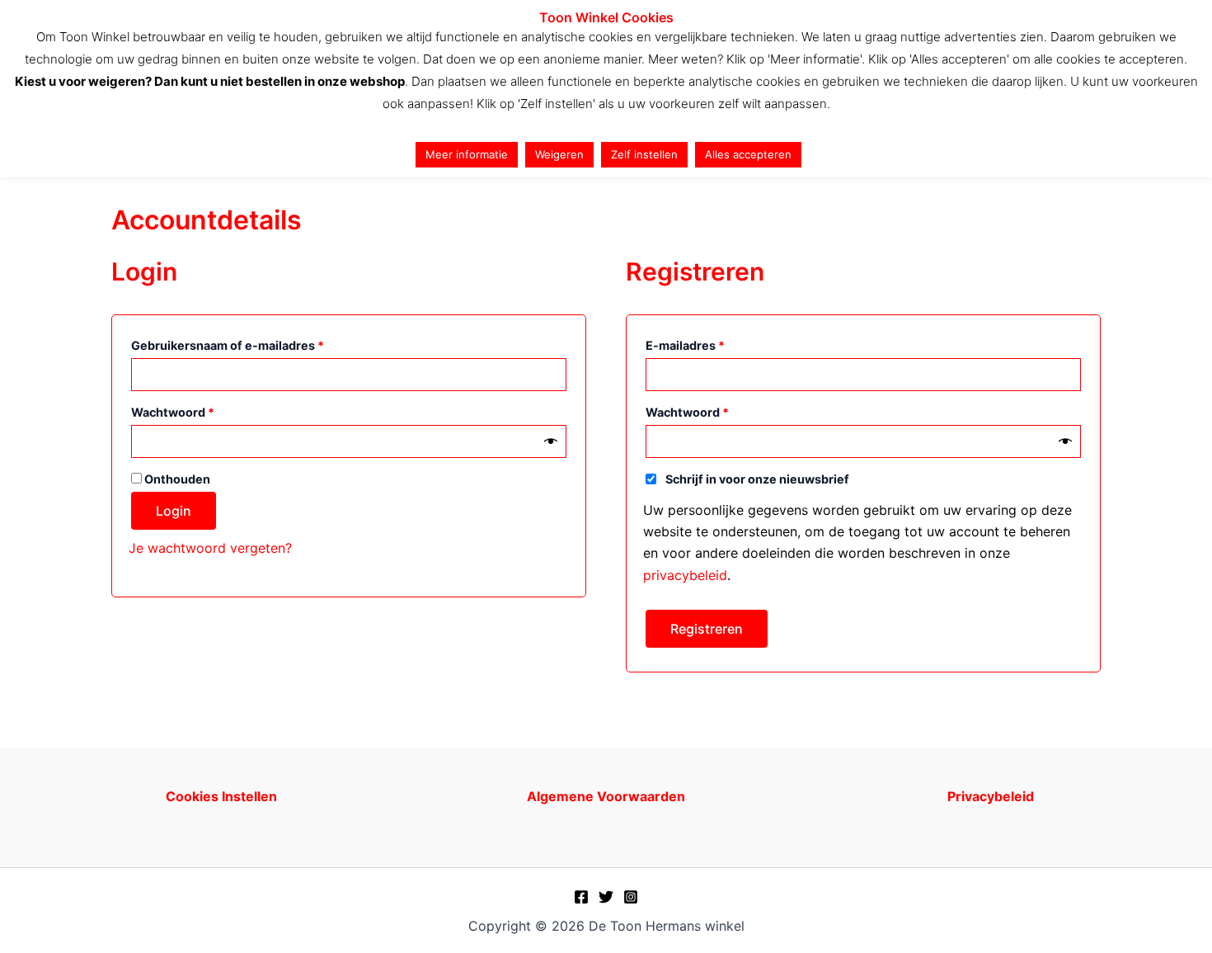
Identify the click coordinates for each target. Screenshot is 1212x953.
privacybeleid (685, 575)
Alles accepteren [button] (748, 154)
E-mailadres (706, 344)
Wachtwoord (193, 411)
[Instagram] (630, 896)
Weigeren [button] (559, 154)
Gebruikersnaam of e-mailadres (248, 344)
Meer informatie (466, 154)
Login (173, 510)
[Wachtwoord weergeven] (550, 441)
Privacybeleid (990, 796)
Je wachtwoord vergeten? (210, 548)
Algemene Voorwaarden (606, 796)
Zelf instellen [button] (644, 154)
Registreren (706, 628)
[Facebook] (581, 896)
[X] (606, 896)
